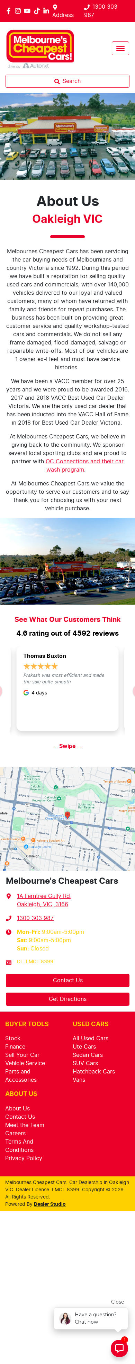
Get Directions (68, 999)
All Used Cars (90, 1038)
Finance (15, 1047)
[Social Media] (38, 11)
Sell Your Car (22, 1055)
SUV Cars (85, 1063)
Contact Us (68, 980)
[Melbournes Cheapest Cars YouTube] (28, 11)
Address (63, 15)
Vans (79, 1080)
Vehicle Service (25, 1063)
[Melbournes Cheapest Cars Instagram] (19, 11)
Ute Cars (84, 1047)
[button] (120, 48)
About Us (17, 1108)
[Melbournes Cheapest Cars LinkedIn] (47, 11)
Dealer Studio (50, 1204)
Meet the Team (24, 1125)
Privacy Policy (23, 1158)
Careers (15, 1133)
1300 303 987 (35, 918)
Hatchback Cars (94, 1071)
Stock (12, 1038)
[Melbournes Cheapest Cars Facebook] (10, 11)
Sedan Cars (88, 1055)
